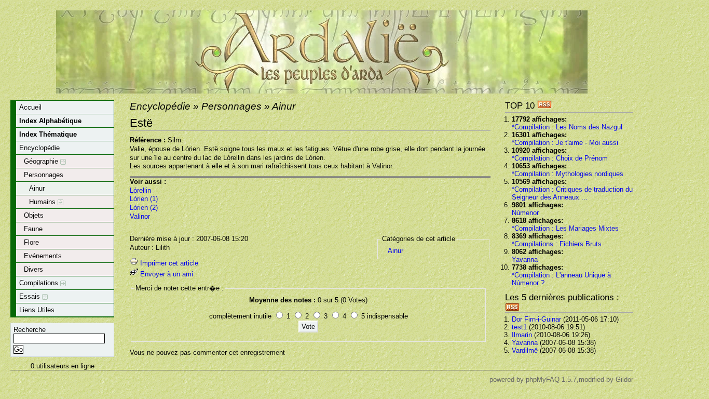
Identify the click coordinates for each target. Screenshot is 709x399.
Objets (34, 215)
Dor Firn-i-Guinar (536, 319)
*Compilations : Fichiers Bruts (557, 244)
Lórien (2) (144, 207)
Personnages (43, 175)
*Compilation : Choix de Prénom (560, 158)
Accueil (30, 107)
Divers (33, 269)
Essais (30, 296)
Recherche (29, 330)
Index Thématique (48, 134)
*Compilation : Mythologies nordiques (567, 174)
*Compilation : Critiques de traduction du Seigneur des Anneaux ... (572, 193)
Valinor (140, 216)
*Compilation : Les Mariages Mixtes (565, 228)
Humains (43, 202)
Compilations (39, 283)
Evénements (43, 256)
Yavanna (525, 259)
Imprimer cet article (169, 263)
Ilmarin (522, 335)
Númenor (525, 213)
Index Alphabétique (50, 121)
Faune (33, 229)
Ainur (37, 188)
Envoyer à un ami (166, 274)
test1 (519, 327)
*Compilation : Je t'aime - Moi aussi (565, 143)
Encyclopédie (39, 148)
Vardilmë (525, 350)
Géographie (42, 161)
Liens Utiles (36, 310)
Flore (31, 242)
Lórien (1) (144, 199)
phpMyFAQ (543, 379)
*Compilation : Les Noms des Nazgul (567, 127)
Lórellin (140, 190)
